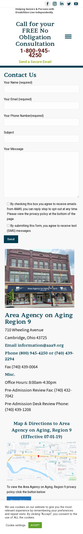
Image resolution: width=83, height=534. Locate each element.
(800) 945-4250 (33, 353)
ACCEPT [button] (35, 525)
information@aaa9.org (41, 345)
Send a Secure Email (35, 61)
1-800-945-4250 (35, 52)
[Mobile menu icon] (68, 36)
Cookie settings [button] (15, 525)
